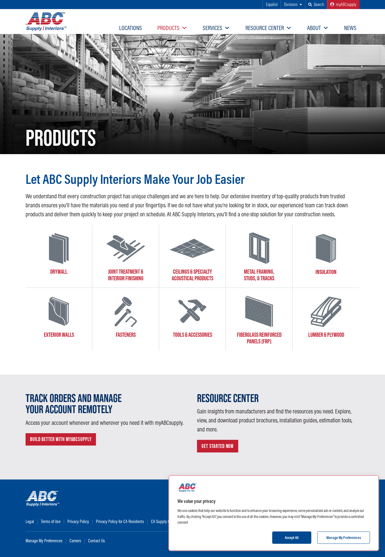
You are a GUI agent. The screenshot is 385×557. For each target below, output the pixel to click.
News (350, 28)
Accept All (292, 537)
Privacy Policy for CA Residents (120, 521)
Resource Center (264, 28)
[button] (316, 4)
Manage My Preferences (44, 540)
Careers (75, 540)
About (314, 28)
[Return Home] (46, 21)
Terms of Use (50, 521)
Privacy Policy (78, 521)
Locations (130, 28)
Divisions (290, 4)
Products (168, 28)
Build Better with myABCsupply (60, 439)
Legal (30, 521)
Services (212, 28)
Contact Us (96, 540)
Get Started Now (218, 446)
